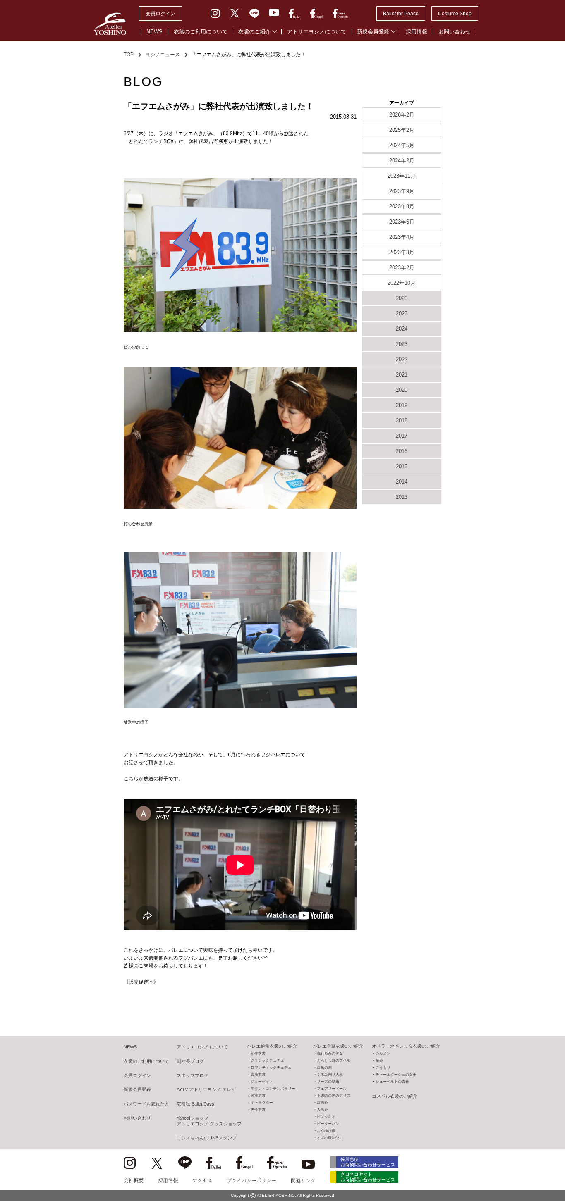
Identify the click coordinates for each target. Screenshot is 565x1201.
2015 (401, 466)
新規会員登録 (373, 31)
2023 (401, 344)
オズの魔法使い (330, 1138)
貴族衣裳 (258, 1074)
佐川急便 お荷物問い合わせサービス (367, 1162)
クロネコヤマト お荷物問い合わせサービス (367, 1177)
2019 (401, 405)
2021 (401, 375)
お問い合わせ (454, 31)
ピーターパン (328, 1124)
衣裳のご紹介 (254, 31)
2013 (401, 497)
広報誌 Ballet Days (195, 1103)
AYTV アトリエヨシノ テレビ (206, 1089)
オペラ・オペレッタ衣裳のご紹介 (406, 1046)
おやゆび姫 (326, 1131)
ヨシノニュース (162, 54)
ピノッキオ (326, 1117)
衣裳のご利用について (200, 31)
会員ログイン (160, 14)
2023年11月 (402, 176)
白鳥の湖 (324, 1067)
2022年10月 (402, 283)
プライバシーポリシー (251, 1180)
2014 (401, 482)
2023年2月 (401, 268)
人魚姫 (322, 1110)
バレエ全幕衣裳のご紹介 (338, 1046)
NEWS (154, 31)
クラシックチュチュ (267, 1060)
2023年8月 (401, 206)
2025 (401, 313)
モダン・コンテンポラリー (273, 1089)
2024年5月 (401, 145)
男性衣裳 (258, 1110)
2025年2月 (401, 130)
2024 (401, 329)
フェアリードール (332, 1089)
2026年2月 (401, 115)
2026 (401, 298)
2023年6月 (401, 222)
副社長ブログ (190, 1061)
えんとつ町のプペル (333, 1060)
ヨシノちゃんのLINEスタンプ (207, 1137)
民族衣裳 (258, 1096)
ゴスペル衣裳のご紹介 (394, 1096)
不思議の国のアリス (333, 1096)
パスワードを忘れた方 (146, 1103)
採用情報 (416, 31)
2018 (401, 420)
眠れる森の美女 (330, 1053)
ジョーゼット (262, 1081)
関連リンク (303, 1180)
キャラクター (262, 1103)
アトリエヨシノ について (202, 1046)
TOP (129, 54)
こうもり (383, 1067)
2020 (401, 390)
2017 (401, 436)
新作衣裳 (258, 1053)
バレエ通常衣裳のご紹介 (272, 1046)
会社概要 (134, 1180)
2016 (401, 451)
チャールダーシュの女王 (396, 1074)
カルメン (383, 1053)
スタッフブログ (192, 1075)
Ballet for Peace (401, 14)
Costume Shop (455, 14)
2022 (401, 359)
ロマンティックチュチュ (271, 1067)
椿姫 (379, 1060)
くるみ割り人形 (330, 1074)
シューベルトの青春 (392, 1081)
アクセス (202, 1180)
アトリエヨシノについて (316, 31)
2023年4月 (401, 237)
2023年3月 (401, 252)
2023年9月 (401, 191)
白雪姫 (322, 1103)
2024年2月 (401, 160)
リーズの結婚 (328, 1081)
